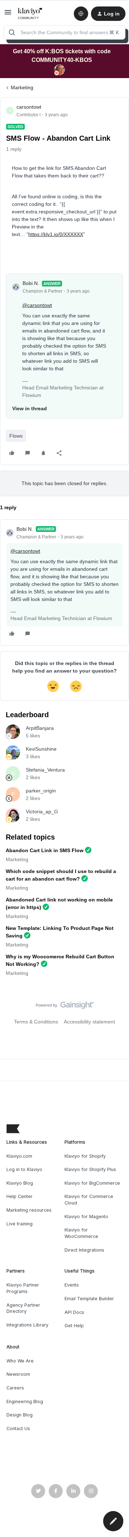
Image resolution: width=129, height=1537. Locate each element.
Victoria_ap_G (42, 811)
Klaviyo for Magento (86, 1216)
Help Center (19, 1196)
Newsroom (18, 1374)
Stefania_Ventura (45, 770)
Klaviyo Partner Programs (22, 1288)
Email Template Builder (89, 1298)
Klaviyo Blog (19, 1183)
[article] (64, 582)
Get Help (74, 1325)
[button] (8, 15)
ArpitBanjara (40, 728)
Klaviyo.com (19, 1156)
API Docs (74, 1312)
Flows (16, 436)
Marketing (22, 87)
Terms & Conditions (36, 1022)
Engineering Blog (24, 1401)
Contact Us (18, 1428)
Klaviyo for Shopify (85, 1156)
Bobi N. (31, 283)
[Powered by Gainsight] (65, 1007)
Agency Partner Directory (23, 1308)
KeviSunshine (41, 749)
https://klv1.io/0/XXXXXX (55, 234)
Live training (19, 1223)
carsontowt (28, 107)
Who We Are (20, 1361)
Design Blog (19, 1415)
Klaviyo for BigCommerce (92, 1183)
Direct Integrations (84, 1250)
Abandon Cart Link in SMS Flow (44, 850)
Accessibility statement (89, 1022)
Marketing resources (29, 1210)
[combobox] (64, 32)
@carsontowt (37, 305)
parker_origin (41, 791)
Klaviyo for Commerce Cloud (88, 1200)
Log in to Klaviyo (24, 1169)
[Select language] (81, 13)
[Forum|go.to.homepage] (30, 13)
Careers (15, 1388)
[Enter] (12, 32)
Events (71, 1285)
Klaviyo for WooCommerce (81, 1233)
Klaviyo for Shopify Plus (90, 1169)
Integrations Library (27, 1325)
